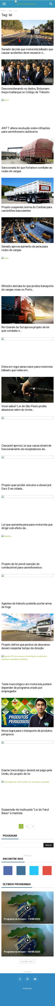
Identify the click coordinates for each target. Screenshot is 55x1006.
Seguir (21, 867)
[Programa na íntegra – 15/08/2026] (27, 907)
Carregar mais (26, 961)
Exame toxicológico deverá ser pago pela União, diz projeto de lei (26, 772)
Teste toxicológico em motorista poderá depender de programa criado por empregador (26, 687)
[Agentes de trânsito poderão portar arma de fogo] (27, 587)
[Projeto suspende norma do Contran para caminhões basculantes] (27, 191)
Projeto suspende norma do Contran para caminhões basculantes (26, 208)
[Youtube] (35, 979)
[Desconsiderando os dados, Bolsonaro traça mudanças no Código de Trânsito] (27, 72)
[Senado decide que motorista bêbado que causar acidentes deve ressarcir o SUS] (27, 33)
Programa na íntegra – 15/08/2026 (22, 919)
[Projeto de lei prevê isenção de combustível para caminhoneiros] (27, 548)
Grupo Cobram (27, 993)
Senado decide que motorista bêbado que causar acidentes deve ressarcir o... (27, 51)
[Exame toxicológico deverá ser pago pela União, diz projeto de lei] (27, 754)
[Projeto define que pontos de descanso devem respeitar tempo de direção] (27, 627)
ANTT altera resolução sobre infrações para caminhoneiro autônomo (25, 129)
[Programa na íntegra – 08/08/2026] (27, 940)
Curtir (8, 867)
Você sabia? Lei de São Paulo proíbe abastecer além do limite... (24, 408)
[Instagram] (27, 979)
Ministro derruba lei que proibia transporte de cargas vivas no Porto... (27, 287)
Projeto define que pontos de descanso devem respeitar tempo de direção (25, 646)
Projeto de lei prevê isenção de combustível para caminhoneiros (21, 565)
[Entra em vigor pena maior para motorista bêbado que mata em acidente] (27, 350)
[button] (51, 4)
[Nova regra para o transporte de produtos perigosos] (27, 712)
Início (3, 10)
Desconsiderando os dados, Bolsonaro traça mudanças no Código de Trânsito (25, 90)
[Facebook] (20, 979)
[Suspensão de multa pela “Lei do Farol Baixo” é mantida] (27, 793)
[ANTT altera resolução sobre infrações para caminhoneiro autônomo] (27, 112)
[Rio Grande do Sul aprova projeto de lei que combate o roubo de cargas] (27, 310)
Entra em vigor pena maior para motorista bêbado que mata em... (26, 368)
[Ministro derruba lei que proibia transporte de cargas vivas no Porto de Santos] (27, 269)
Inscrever (47, 867)
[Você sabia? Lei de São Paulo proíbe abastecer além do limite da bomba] (27, 390)
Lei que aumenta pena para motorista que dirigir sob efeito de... (27, 526)
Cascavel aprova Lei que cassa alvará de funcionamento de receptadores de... (26, 447)
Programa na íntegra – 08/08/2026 (22, 951)
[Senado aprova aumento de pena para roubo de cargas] (27, 230)
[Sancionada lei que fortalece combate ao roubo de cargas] (27, 151)
